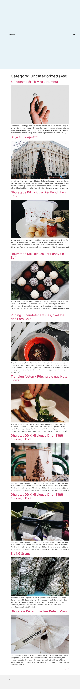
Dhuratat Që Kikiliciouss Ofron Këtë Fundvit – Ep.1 (37, 437)
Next (66, 669)
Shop (10, 680)
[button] (74, 34)
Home (3, 680)
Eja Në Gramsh (21, 553)
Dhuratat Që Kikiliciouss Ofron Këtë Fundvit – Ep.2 (37, 496)
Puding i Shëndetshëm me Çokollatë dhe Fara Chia (37, 317)
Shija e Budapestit (24, 137)
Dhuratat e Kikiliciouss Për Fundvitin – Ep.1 (38, 255)
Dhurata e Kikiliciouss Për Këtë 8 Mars (39, 611)
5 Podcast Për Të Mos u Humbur (34, 82)
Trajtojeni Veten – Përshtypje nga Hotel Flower (39, 378)
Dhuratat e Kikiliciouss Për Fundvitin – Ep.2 (38, 194)
